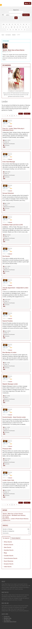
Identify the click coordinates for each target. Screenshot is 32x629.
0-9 (3, 24)
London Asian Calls (8, 480)
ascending (26, 113)
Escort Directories (8, 561)
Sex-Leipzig (6, 517)
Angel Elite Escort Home (10, 621)
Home (3, 34)
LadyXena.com (6, 520)
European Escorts (8, 564)
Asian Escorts (7, 547)
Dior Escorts (6, 256)
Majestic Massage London (10, 384)
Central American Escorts (10, 558)
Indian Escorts (7, 566)
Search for (16, 10)
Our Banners (7, 620)
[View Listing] (3, 147)
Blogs (5, 553)
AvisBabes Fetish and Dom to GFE (13, 225)
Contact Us (7, 616)
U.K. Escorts (8, 34)
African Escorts (8, 542)
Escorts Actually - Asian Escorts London (14, 417)
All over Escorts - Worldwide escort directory (14, 515)
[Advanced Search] (16, 18)
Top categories (6, 538)
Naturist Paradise (8, 321)
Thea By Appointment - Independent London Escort (15, 288)
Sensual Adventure (8, 193)
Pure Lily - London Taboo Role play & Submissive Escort (13, 129)
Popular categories (16, 538)
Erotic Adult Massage (9, 162)
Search (27, 15)
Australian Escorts (8, 550)
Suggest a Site (8, 618)
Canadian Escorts (8, 555)
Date (20, 113)
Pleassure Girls (7, 449)
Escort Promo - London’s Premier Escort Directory (15, 518)
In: (3, 15)
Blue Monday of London (9, 352)
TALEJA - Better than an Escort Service (13, 50)
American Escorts (8, 544)
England (13, 34)
